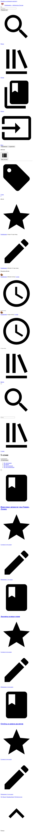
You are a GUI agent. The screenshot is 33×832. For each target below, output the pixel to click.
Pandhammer (4, 234)
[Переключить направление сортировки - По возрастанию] (1, 470)
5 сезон (17, 276)
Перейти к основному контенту (9, 1)
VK (1, 797)
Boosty (4, 797)
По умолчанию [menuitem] (8, 463)
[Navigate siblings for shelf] (1, 383)
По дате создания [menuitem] (8, 465)
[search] (16, 9)
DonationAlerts (10, 797)
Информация (4, 146)
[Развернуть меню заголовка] (1, 7)
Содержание (12, 146)
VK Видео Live (18, 797)
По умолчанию (4, 460)
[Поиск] (1, 8)
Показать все (4, 10)
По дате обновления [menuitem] (9, 467)
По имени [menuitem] (6, 464)
